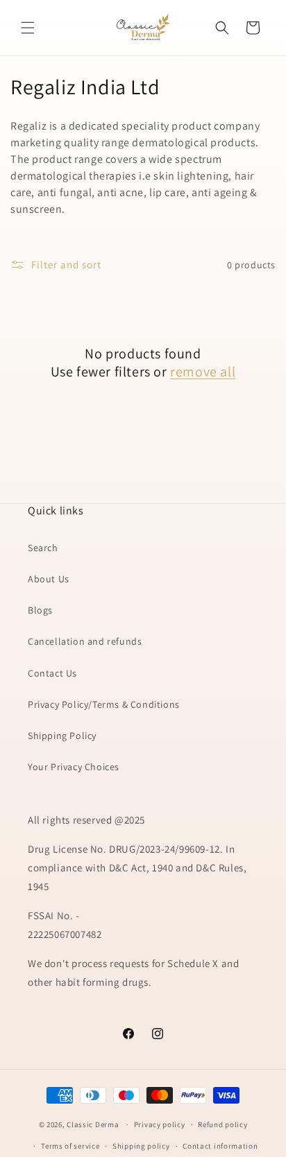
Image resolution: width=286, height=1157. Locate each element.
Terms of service (70, 1146)
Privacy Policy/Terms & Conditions (104, 704)
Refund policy (222, 1124)
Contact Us (52, 673)
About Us (48, 579)
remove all (202, 372)
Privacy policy (159, 1124)
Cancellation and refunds (85, 641)
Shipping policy (141, 1146)
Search (43, 547)
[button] (27, 27)
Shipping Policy (62, 735)
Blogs (40, 610)
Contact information (220, 1146)
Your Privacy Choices (73, 766)
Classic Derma (93, 1124)
